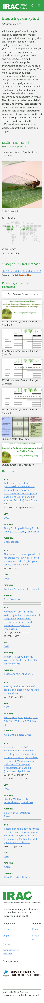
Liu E (29, 531)
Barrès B (34, 589)
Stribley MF (10, 799)
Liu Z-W (25, 720)
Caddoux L (22, 589)
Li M (37, 528)
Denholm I (21, 660)
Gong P (8, 528)
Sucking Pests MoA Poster (16, 438)
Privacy (36, 929)
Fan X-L (28, 717)
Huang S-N (17, 717)
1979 (6, 856)
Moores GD (23, 799)
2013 (6, 646)
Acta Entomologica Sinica (17, 734)
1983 (6, 788)
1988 (6, 707)
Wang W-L (13, 720)
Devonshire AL (12, 802)
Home (6, 929)
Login (6, 935)
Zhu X (36, 531)
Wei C (7, 717)
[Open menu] (39, 6)
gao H (21, 528)
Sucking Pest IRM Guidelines (18, 464)
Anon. (7, 866)
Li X (14, 528)
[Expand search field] (32, 7)
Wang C (29, 528)
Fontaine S (10, 589)
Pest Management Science (18, 673)
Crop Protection (12, 599)
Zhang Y (8, 531)
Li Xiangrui (19, 531)
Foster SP (9, 656)
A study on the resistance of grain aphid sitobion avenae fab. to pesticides (21, 690)
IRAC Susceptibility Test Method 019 (21, 271)
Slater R (28, 656)
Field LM (32, 660)
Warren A (9, 660)
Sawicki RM (27, 802)
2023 (6, 517)
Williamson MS (12, 663)
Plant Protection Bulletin (17, 877)
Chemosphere (12, 541)
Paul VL (19, 656)
